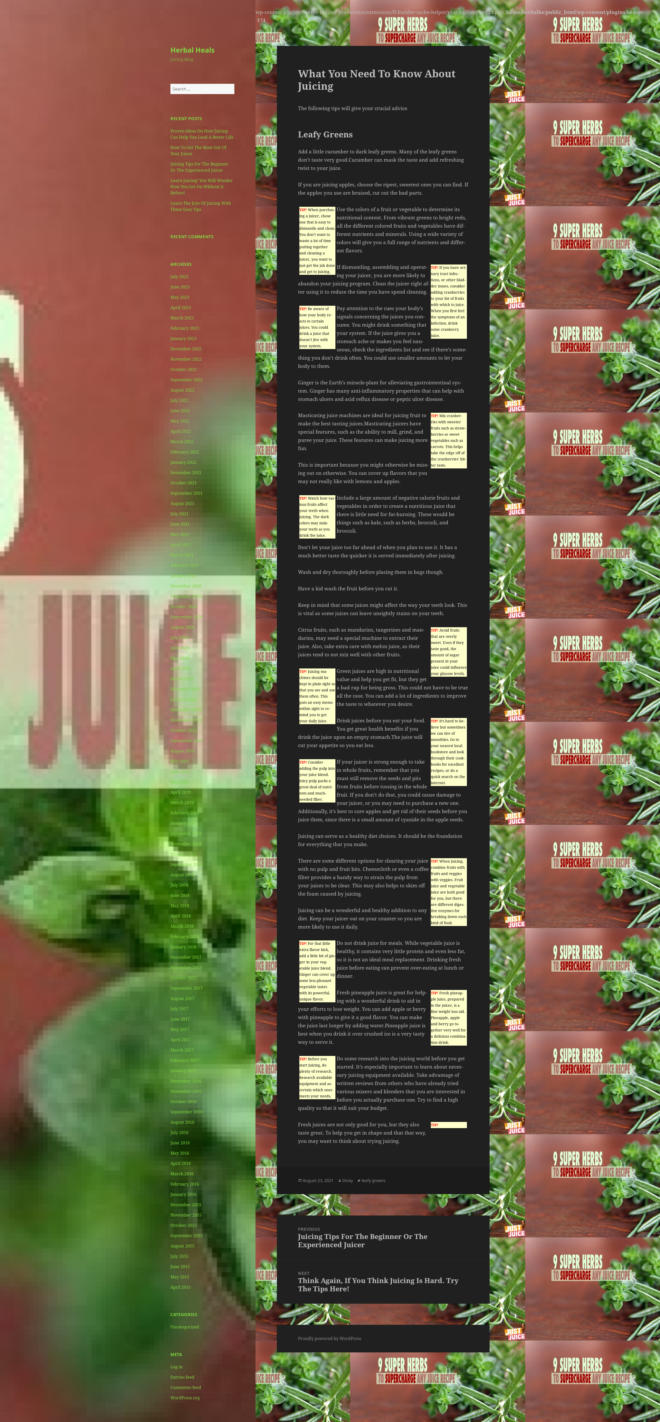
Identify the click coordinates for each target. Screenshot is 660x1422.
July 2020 (179, 637)
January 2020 (183, 699)
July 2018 (179, 885)
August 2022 (182, 390)
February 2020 (184, 689)
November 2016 (186, 1091)
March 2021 (182, 555)
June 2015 (180, 1266)
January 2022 (183, 462)
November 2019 (186, 720)
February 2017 (184, 1060)
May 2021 (179, 534)
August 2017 (182, 998)
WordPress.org (185, 1398)
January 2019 (183, 823)
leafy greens (374, 1180)
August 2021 (182, 503)
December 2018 (185, 833)
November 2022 (186, 359)
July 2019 (179, 761)
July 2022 (179, 400)
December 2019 (185, 710)
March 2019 (182, 802)
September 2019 (186, 740)
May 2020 (179, 658)
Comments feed (185, 1387)
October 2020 (183, 606)
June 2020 (180, 648)
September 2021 (186, 493)
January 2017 (183, 1070)
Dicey (347, 1180)
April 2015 (180, 1287)
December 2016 (185, 1081)
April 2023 (180, 307)
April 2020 (180, 668)
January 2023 (183, 338)
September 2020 (186, 617)
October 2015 (183, 1225)
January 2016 (183, 1194)
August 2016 (182, 1122)
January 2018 (183, 947)
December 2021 (185, 472)
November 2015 (186, 1215)
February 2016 (184, 1184)
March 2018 (182, 926)
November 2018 (186, 844)
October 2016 (183, 1101)
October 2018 (183, 854)
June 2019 (180, 771)
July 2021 (179, 514)
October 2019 (183, 730)
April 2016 (180, 1163)
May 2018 (179, 905)
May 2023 (179, 297)
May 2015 (179, 1277)
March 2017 (182, 1050)
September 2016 (186, 1112)
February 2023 (184, 328)
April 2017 (180, 1040)
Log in (176, 1367)
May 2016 (179, 1153)
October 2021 (183, 483)
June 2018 (180, 895)
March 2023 (182, 318)
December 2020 (185, 586)
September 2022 (186, 380)
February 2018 (184, 936)
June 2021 (180, 524)
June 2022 (180, 411)
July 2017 (179, 1009)
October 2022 (183, 369)
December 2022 (185, 349)
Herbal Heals (192, 50)
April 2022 (180, 431)
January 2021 (183, 575)
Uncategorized (184, 1327)
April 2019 (180, 792)
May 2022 (179, 421)
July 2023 (179, 276)
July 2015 (179, 1256)
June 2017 (180, 1019)
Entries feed (182, 1377)
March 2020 (182, 679)
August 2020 (182, 627)
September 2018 (186, 864)
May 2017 (179, 1029)
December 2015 (185, 1205)
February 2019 (184, 813)
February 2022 (184, 452)
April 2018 (180, 916)
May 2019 (179, 782)
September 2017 (186, 988)
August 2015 (182, 1246)
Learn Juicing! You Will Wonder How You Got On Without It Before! (201, 187)
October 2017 (183, 978)
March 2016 (182, 1174)
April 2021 (180, 545)
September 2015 (186, 1235)
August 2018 (182, 875)
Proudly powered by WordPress (329, 1338)
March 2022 (182, 441)
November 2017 (186, 967)
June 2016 (180, 1143)
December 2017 (185, 957)
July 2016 (179, 1132)
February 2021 (184, 565)
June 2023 (180, 287)
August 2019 (182, 751)
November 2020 (186, 596)
